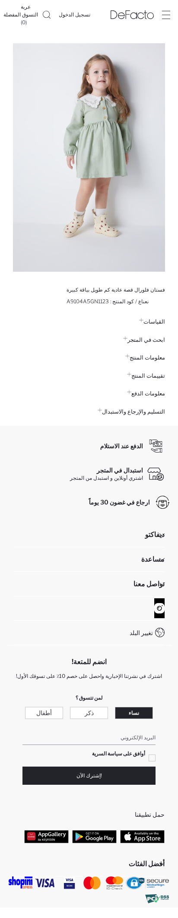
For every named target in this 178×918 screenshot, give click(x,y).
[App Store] (142, 836)
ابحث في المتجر (146, 339)
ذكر (89, 712)
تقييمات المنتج (148, 375)
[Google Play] (94, 836)
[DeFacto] (132, 14)
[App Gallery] (46, 836)
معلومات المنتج (147, 357)
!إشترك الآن (89, 775)
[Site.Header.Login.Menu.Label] (166, 15)
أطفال (44, 712)
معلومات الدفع (148, 393)
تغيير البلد (141, 632)
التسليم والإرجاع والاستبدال (133, 411)
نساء (134, 712)
